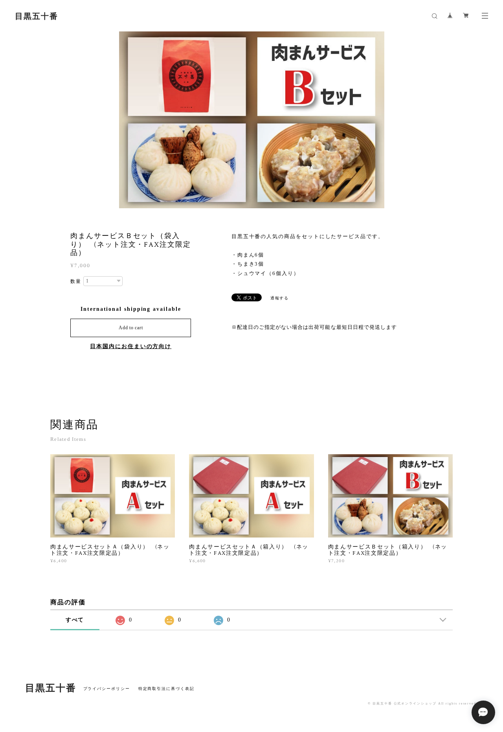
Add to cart (131, 327)
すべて (75, 620)
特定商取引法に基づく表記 (166, 688)
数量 (75, 281)
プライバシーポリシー (106, 688)
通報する (279, 298)
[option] (251, 119)
